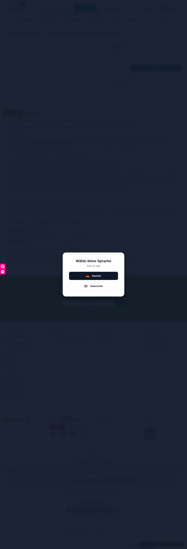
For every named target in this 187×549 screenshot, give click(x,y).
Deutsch (96, 275)
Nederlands (96, 286)
